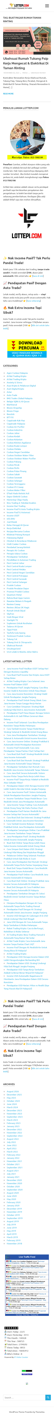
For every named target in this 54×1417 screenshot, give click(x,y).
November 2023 (14, 1113)
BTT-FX (10, 417)
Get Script (19, 1315)
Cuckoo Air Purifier (16, 426)
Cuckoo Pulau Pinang (16, 471)
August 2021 (13, 1170)
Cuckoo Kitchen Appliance (19, 442)
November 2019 (14, 1211)
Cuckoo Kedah (13, 436)
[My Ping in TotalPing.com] (27, 1374)
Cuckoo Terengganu (16, 483)
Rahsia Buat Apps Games (18, 597)
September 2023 (15, 1116)
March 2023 (12, 1119)
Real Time (26, 1315)
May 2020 (11, 1199)
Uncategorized (13, 648)
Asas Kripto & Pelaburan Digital (21, 385)
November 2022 (14, 1132)
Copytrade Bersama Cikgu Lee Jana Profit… (26, 1311)
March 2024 (12, 1107)
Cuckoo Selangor (14, 480)
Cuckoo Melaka (14, 449)
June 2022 (12, 1145)
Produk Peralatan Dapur (18, 588)
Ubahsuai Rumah (38, 73)
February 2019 (13, 1240)
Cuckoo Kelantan (14, 439)
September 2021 (15, 1167)
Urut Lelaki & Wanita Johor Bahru (22, 651)
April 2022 (12, 1148)
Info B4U (11, 518)
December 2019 (14, 1208)
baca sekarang (33, 300)
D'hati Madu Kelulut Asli (18, 493)
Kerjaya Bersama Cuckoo (18, 531)
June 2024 (12, 1104)
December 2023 (14, 1110)
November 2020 (14, 1183)
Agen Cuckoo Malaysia (17, 373)
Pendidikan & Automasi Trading (21, 559)
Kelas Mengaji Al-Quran (18, 525)
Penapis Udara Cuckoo (17, 553)
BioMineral (12, 404)
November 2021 (14, 1161)
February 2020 (13, 1202)
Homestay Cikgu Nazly (17, 499)
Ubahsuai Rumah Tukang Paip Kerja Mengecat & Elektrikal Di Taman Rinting (25, 63)
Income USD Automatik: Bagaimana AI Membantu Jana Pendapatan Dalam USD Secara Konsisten (26, 978)
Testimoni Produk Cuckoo (19, 636)
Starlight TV (12, 620)
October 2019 (13, 1215)
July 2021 (11, 1173)
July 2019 (11, 1224)
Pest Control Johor (15, 563)
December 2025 (14, 1094)
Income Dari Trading (16, 506)
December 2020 (14, 1180)
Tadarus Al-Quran (15, 626)
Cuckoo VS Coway (15, 487)
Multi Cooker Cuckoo (16, 544)
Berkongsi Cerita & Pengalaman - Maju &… (25, 1262)
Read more (8, 94)
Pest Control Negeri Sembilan (20, 572)
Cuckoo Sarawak (14, 477)
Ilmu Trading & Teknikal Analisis (21, 502)
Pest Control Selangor (17, 582)
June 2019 (12, 1227)
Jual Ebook (12, 521)
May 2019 (11, 1230)
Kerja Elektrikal (14, 528)
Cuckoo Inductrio (14, 430)
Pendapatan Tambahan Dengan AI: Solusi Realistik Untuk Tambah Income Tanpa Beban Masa (24, 896)
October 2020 (13, 1186)
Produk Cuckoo (14, 585)
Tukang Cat (12, 639)
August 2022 (13, 1139)
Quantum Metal (14, 594)
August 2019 (13, 1221)
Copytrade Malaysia (16, 423)
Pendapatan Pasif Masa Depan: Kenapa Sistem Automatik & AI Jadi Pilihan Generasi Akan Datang (27, 715)
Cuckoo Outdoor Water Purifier (21, 458)
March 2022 (12, 1151)
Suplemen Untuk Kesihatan (19, 623)
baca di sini (38, 275)
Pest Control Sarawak (17, 578)
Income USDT (13, 515)
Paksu (25, 73)
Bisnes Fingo (13, 411)
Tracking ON (34, 1315)
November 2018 (14, 1243)
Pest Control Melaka (16, 569)
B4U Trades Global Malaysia (19, 398)
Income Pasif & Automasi (18, 512)
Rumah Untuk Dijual (16, 610)
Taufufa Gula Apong (16, 632)
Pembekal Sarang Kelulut (18, 547)
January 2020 (13, 1205)
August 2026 (13, 1091)
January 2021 (13, 1177)
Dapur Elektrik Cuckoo (17, 496)
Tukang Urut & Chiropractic (19, 642)
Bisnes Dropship (14, 407)
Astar (9, 392)
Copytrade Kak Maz (16, 420)
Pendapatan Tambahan (17, 556)
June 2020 (12, 1196)
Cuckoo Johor (13, 433)
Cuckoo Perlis (13, 468)
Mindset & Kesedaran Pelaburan (22, 540)
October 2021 (13, 1164)
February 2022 (13, 1154)
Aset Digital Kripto (15, 388)
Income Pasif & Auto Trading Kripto (23, 509)
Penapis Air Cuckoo (16, 550)
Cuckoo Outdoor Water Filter (20, 455)
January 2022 (13, 1158)
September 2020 (15, 1189)
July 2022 (11, 1142)
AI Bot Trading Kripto (16, 376)
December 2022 (14, 1129)
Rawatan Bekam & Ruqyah (19, 601)
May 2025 (11, 1097)
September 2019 (15, 1218)
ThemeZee (40, 1412)
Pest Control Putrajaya (17, 575)
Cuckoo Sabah (13, 474)
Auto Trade (12, 395)
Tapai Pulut (12, 629)
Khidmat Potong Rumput (18, 534)
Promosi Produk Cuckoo (18, 591)
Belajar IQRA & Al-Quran (18, 401)
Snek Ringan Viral (15, 616)
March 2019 (12, 1237)
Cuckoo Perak (13, 464)
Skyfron (10, 613)
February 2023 (13, 1123)
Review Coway (13, 604)
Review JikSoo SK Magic (18, 607)
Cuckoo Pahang (14, 461)
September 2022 (15, 1135)
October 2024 (13, 1100)
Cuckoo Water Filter (16, 490)
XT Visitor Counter (21, 1357)
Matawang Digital (15, 537)
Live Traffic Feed (27, 1257)
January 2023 (13, 1126)
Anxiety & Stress (14, 382)
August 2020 (13, 1192)
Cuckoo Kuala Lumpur (17, 445)
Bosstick (10, 414)
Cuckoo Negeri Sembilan (18, 452)
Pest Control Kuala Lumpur (19, 566)
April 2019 (12, 1234)
